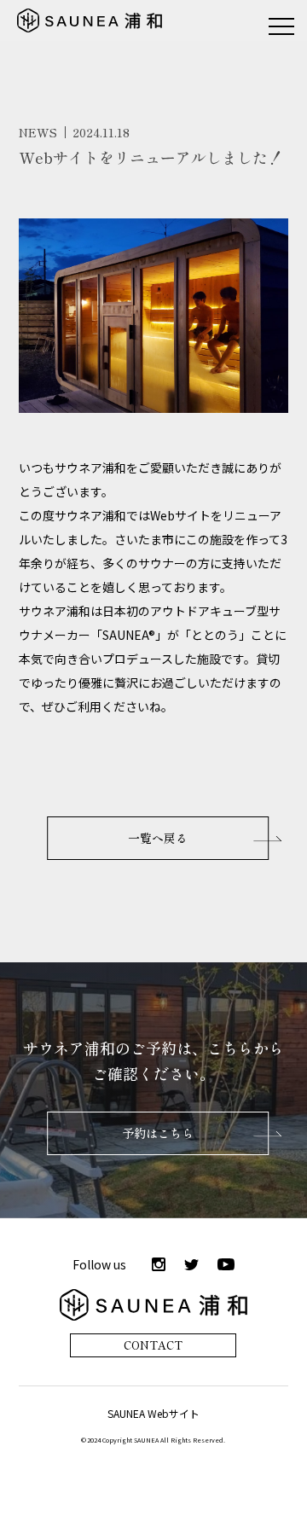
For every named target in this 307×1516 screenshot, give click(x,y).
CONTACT (153, 1345)
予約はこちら (158, 1132)
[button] (281, 25)
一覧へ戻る (158, 837)
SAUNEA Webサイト (153, 1413)
